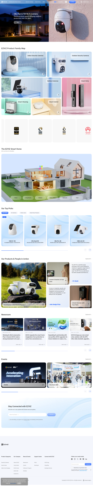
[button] (14, 33)
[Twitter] (78, 459)
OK (19, 483)
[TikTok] (84, 459)
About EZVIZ (16, 462)
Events (24, 465)
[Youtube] (81, 459)
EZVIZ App (47, 462)
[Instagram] (75, 459)
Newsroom (25, 462)
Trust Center (16, 465)
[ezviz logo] (4, 2)
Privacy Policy (26, 419)
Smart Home (38, 1)
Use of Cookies (13, 483)
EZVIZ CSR (16, 470)
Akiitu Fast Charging (5, 468)
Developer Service (48, 468)
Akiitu (44, 1)
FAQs (35, 462)
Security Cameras (29, 1)
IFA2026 (25, 470)
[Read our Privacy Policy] (91, 470)
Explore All (88, 258)
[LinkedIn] (87, 459)
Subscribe (88, 464)
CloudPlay (60, 1)
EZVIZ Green (16, 468)
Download (36, 465)
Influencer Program (27, 468)
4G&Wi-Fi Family (51, 1)
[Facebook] (72, 459)
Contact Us (16, 473)
